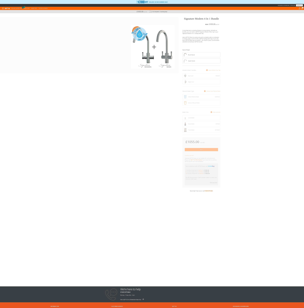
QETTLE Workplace (196, 160)
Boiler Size (185, 112)
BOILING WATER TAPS (16, 8)
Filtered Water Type (188, 91)
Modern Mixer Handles (189, 70)
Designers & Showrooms (284, 5)
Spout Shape (186, 50)
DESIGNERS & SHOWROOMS (241, 306)
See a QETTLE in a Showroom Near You (130, 299)
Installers (292, 5)
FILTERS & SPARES (43, 8)
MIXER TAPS (34, 8)
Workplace (299, 5)
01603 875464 (209, 191)
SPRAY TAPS (27, 8)
